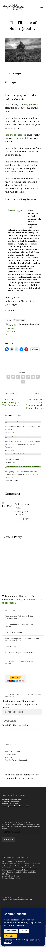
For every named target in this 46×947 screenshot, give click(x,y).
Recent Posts (19, 320)
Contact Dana (10, 754)
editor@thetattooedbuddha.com (15, 806)
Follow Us (9, 732)
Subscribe (10, 720)
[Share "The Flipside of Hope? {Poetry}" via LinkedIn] (32, 376)
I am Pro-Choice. (12, 459)
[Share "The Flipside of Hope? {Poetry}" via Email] (23, 381)
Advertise (9, 757)
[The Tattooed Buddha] (11, 334)
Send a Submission (12, 751)
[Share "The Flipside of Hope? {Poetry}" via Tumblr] (23, 376)
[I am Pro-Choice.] (23, 454)
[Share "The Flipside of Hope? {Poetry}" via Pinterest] (28, 376)
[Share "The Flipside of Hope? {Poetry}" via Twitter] (13, 376)
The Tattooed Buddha (28, 324)
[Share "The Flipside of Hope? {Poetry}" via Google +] (18, 376)
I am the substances (15, 134)
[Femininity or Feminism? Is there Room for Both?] (23, 422)
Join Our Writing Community (16, 760)
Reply (25, 518)
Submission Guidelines (11, 800)
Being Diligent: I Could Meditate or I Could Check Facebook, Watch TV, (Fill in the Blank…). (23, 474)
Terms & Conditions (10, 802)
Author (8, 320)
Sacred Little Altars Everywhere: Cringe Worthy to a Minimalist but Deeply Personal (22, 444)
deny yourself (30, 104)
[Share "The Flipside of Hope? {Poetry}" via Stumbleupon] (37, 376)
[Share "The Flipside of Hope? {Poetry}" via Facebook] (8, 376)
